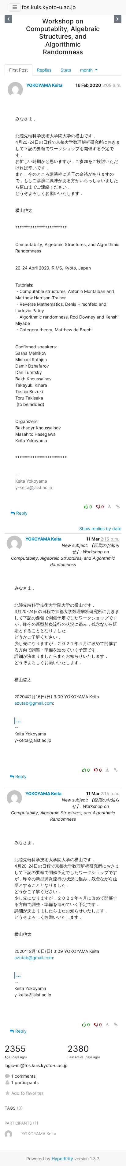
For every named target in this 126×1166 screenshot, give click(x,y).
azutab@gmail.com (33, 703)
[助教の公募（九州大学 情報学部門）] (8, 19)
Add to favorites (27, 1093)
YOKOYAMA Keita (44, 85)
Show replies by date (100, 528)
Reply (21, 513)
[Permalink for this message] (118, 506)
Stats (66, 69)
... (18, 720)
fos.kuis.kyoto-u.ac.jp (49, 7)
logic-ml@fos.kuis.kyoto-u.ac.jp (36, 1065)
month (87, 69)
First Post (18, 69)
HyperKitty (62, 1158)
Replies (44, 69)
